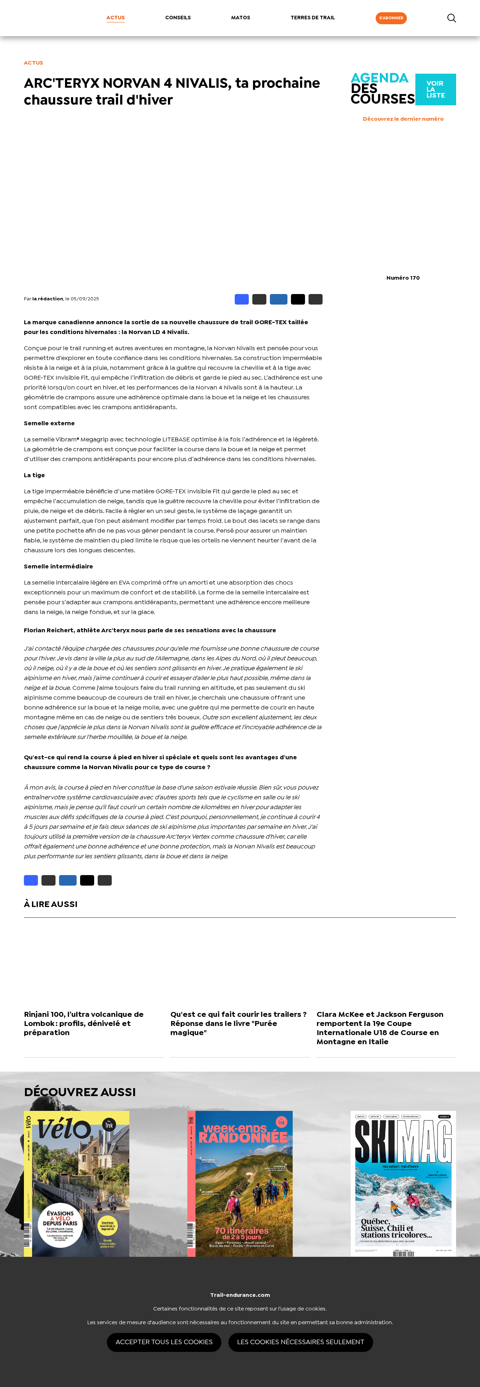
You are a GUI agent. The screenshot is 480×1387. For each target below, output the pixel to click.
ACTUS (115, 18)
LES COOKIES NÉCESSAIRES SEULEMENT (300, 1342)
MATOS (240, 18)
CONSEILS (178, 18)
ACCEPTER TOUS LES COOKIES (164, 1342)
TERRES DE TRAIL (313, 18)
